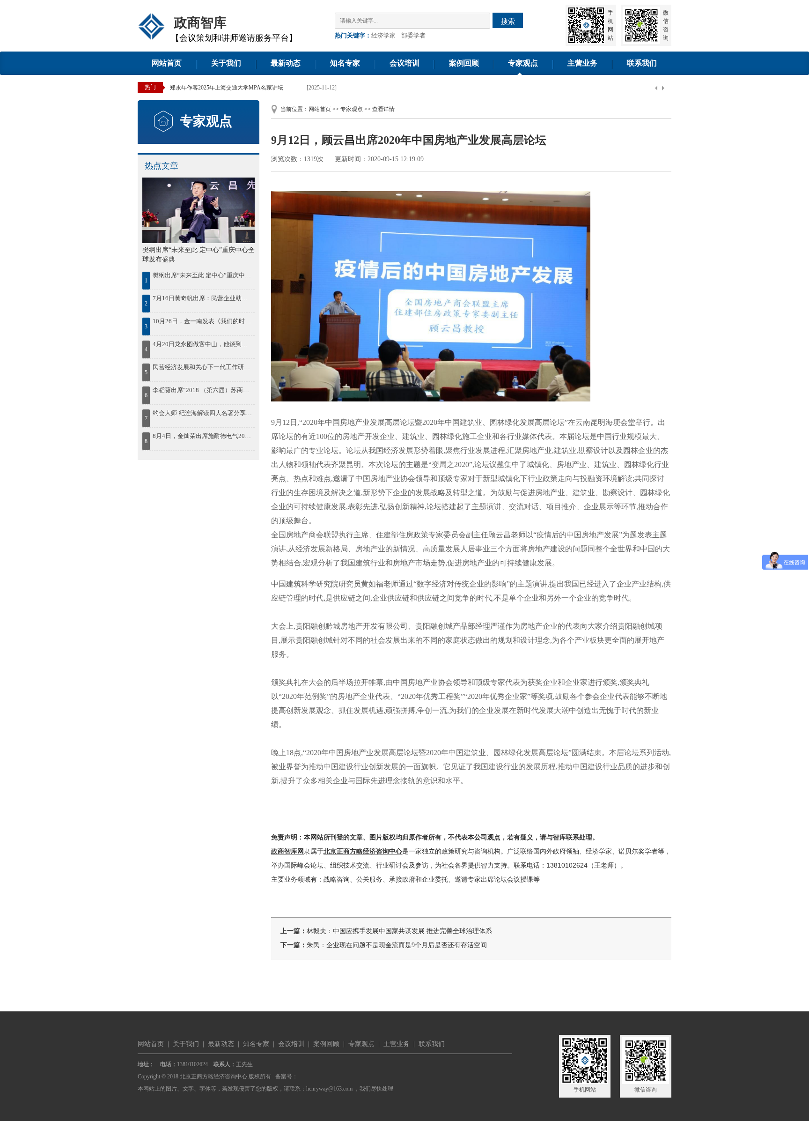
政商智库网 (287, 851)
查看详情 (383, 109)
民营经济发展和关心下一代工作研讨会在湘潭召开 (203, 367)
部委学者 (413, 35)
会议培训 (404, 63)
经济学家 (383, 35)
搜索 (508, 21)
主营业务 (582, 63)
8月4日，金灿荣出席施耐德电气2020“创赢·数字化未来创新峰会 (203, 435)
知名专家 (345, 63)
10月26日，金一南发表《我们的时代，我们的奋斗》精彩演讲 (203, 321)
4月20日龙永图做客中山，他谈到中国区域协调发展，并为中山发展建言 (203, 344)
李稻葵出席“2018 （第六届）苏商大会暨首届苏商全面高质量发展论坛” (203, 389)
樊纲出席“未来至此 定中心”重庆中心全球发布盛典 (203, 275)
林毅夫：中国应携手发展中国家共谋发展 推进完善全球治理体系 (399, 931)
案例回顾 (464, 63)
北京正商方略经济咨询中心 (363, 851)
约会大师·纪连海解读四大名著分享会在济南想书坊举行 (203, 412)
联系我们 (642, 63)
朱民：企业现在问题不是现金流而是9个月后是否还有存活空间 (397, 945)
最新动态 (286, 63)
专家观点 (523, 63)
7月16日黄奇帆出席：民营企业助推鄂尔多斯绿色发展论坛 (203, 298)
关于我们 (226, 63)
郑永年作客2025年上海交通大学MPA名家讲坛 (226, 87)
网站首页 (167, 63)
